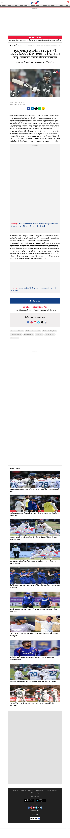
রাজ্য (18, 6)
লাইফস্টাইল (57, 6)
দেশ (24, 6)
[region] (35, 21)
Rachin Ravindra (28, 334)
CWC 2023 (20, 331)
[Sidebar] (2, 2)
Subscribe (30, 790)
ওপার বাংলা (48, 6)
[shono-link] (68, 2)
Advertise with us (40, 790)
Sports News (14, 338)
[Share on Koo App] (43, 110)
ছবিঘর (64, 6)
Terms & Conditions (52, 790)
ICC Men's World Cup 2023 (33, 331)
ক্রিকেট (15, 45)
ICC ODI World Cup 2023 (49, 331)
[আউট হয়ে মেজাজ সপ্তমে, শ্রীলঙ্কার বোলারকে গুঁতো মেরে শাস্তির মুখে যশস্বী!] (35, 672)
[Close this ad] (67, 827)
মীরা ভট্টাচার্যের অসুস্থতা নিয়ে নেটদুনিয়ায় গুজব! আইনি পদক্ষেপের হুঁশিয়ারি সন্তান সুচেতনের (39, 40)
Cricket (13, 331)
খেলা (34, 6)
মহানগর (13, 6)
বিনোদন (41, 6)
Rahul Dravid (39, 334)
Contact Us (23, 790)
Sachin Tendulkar (49, 334)
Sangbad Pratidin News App (35, 307)
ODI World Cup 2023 (16, 334)
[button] (28, 108)
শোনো (6, 6)
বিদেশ (29, 6)
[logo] (35, 3)
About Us (15, 790)
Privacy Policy (35, 793)
